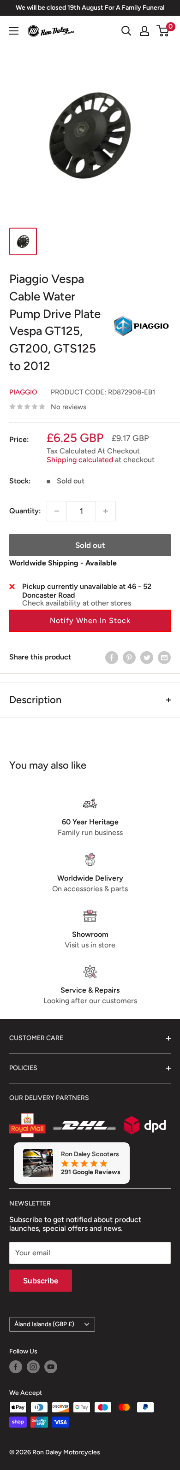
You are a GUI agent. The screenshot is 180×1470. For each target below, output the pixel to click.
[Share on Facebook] (111, 657)
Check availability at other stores (76, 603)
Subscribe (40, 1280)
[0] (163, 30)
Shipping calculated (80, 459)
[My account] (144, 31)
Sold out (90, 545)
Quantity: (25, 510)
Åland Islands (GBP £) (44, 1324)
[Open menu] (13, 31)
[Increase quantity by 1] (105, 511)
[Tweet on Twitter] (146, 657)
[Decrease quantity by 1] (56, 511)
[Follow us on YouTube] (50, 1366)
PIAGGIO (23, 392)
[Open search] (126, 31)
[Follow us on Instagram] (33, 1366)
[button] (90, 621)
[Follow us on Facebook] (15, 1366)
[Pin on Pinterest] (129, 657)
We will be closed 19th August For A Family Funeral (90, 8)
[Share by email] (164, 657)
